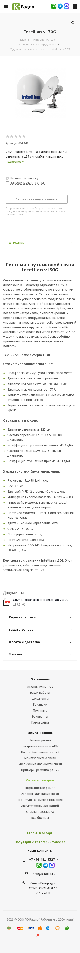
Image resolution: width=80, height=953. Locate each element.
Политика (40, 710)
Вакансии (40, 704)
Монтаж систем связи (40, 758)
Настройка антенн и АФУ (40, 746)
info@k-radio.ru (43, 874)
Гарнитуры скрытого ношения (40, 800)
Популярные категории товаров (40, 842)
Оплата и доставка (40, 812)
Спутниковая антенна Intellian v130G (40, 600)
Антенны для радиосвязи (40, 794)
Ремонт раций (40, 740)
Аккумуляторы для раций (40, 806)
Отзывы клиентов (40, 687)
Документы (40, 699)
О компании (40, 679)
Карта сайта (40, 722)
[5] (24, 136)
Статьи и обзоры (40, 833)
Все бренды (40, 818)
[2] (12, 136)
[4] (20, 136)
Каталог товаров (40, 780)
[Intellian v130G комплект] (40, 93)
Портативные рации (40, 788)
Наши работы (40, 693)
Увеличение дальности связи (40, 764)
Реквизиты (40, 716)
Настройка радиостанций (40, 752)
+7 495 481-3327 (42, 859)
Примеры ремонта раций (40, 770)
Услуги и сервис (40, 733)
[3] (16, 136)
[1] (8, 136)
